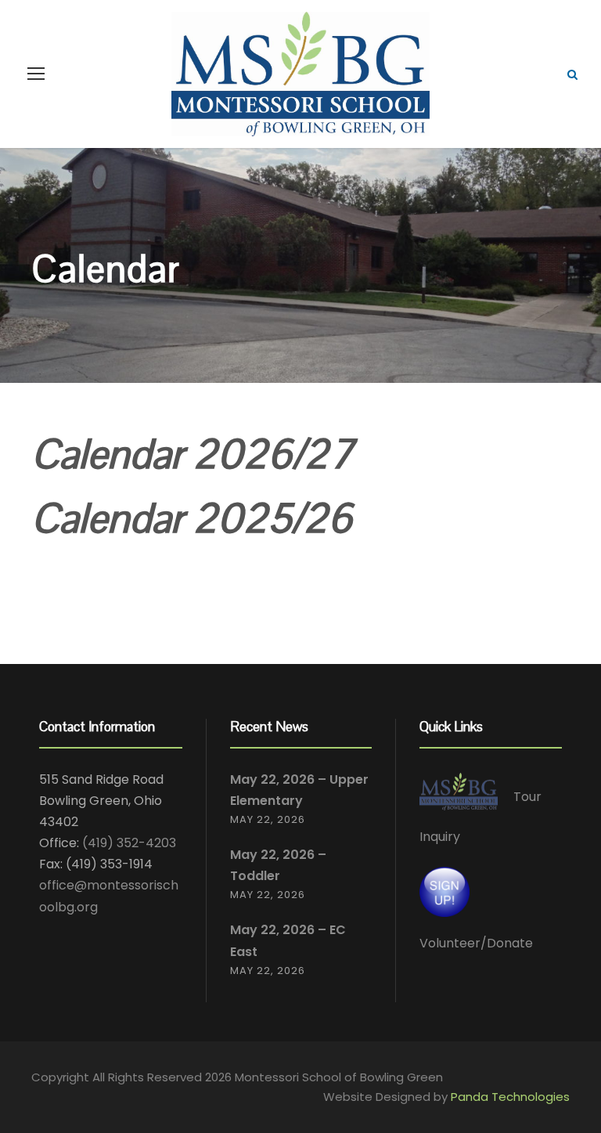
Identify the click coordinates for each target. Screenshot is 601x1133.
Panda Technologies (510, 1096)
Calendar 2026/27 (192, 454)
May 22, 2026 (267, 819)
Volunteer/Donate (476, 943)
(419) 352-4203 (129, 843)
